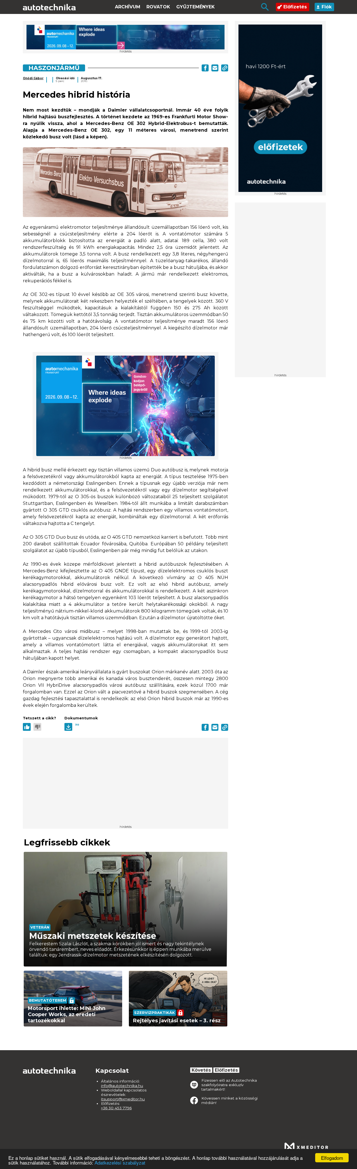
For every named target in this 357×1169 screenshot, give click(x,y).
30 (77, 724)
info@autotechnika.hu (122, 1085)
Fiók (327, 6)
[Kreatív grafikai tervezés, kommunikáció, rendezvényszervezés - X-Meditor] (306, 1147)
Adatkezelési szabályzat (120, 1162)
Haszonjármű (53, 67)
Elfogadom (332, 1157)
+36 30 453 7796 (116, 1108)
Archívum (127, 6)
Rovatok (158, 6)
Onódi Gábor (33, 78)
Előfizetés (295, 6)
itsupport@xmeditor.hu (123, 1099)
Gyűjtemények (195, 6)
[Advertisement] (280, 289)
